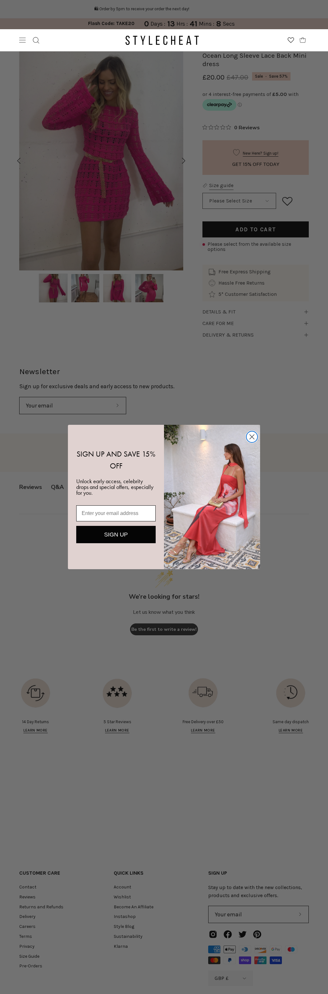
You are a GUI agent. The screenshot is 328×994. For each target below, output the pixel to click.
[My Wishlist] (291, 40)
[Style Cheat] (162, 40)
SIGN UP (116, 534)
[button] (36, 40)
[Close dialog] (252, 436)
